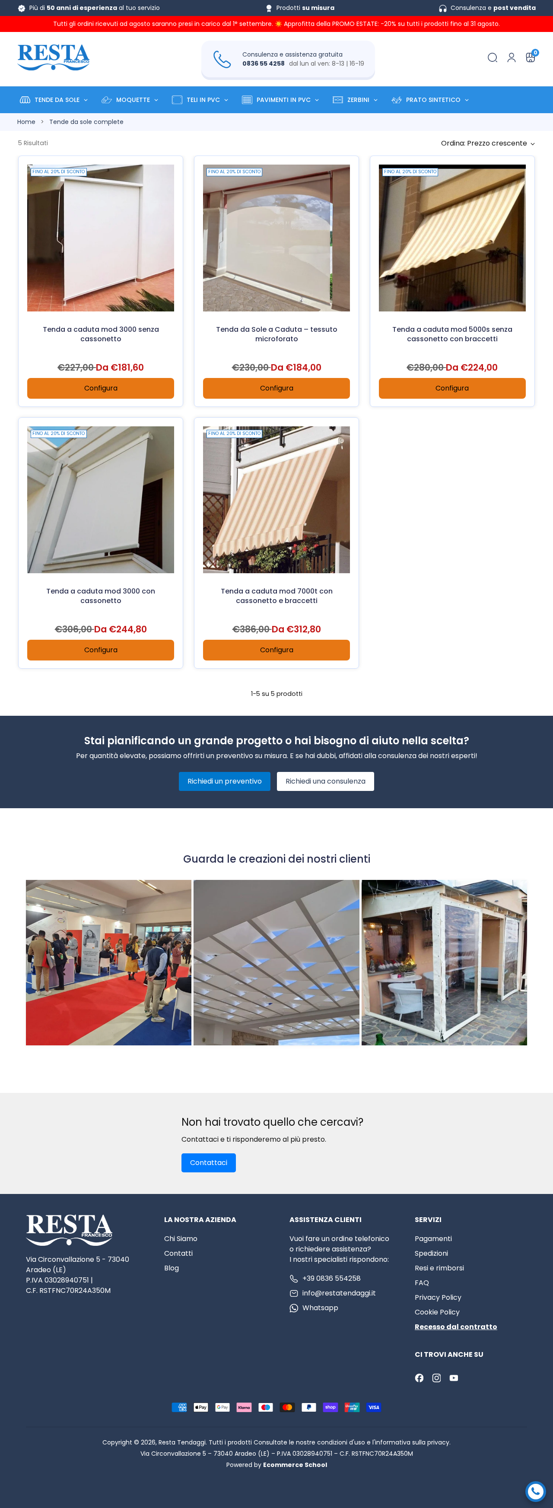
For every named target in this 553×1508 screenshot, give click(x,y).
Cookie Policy (437, 1312)
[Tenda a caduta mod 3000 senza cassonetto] (100, 238)
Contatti (178, 1253)
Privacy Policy (438, 1297)
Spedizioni (431, 1253)
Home (26, 121)
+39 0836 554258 (331, 1278)
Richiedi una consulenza (325, 781)
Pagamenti (433, 1239)
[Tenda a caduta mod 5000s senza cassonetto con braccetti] (452, 238)
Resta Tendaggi (182, 1442)
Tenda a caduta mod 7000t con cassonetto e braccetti (277, 596)
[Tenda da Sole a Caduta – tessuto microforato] (276, 238)
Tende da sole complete (86, 121)
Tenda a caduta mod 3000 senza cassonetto (101, 334)
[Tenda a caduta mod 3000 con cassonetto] (100, 499)
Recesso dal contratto (456, 1327)
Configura (101, 388)
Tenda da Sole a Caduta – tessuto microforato (276, 334)
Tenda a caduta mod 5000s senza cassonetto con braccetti (452, 334)
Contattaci (208, 1163)
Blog (171, 1268)
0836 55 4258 (263, 63)
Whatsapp (320, 1308)
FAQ (422, 1283)
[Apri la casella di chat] (535, 1491)
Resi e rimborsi (439, 1268)
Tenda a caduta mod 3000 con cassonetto (100, 596)
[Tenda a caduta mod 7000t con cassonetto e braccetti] (276, 499)
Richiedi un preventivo (225, 781)
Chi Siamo (180, 1239)
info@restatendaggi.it (339, 1293)
